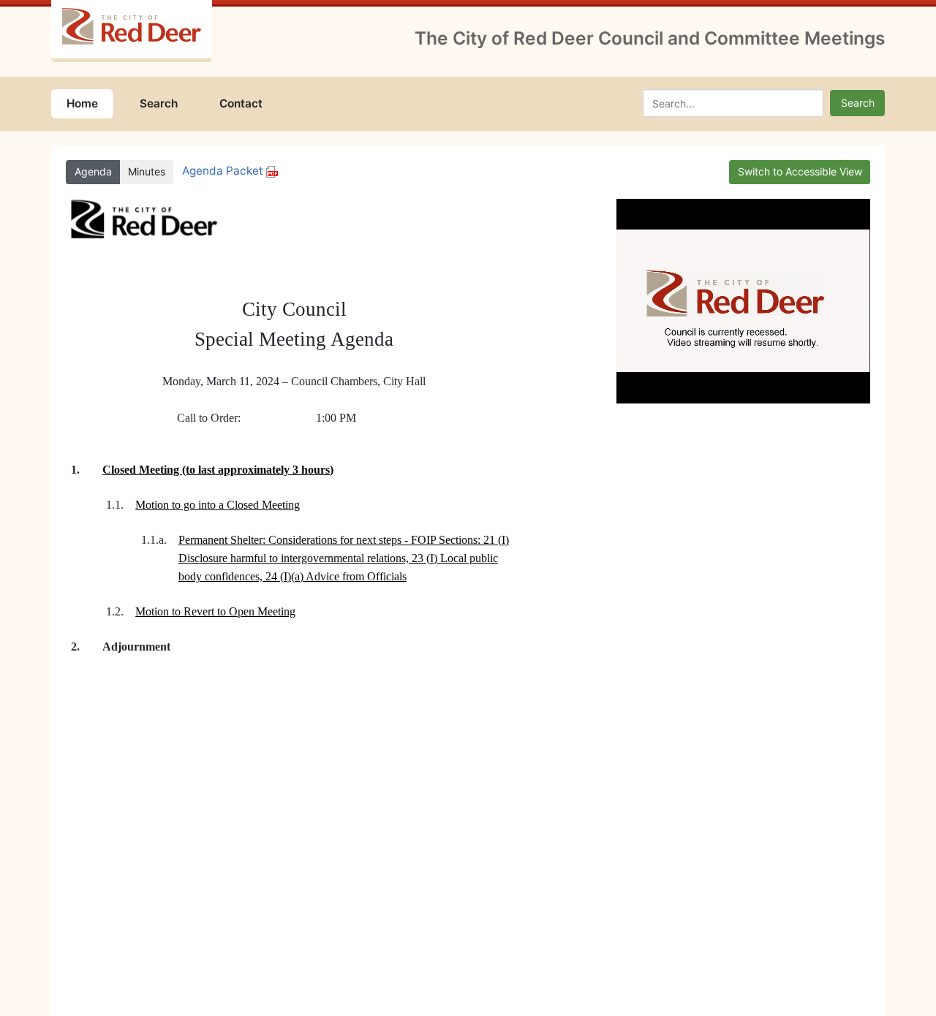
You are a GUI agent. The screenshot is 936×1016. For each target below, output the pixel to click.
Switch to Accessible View (800, 171)
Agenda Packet (224, 171)
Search (159, 103)
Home (82, 103)
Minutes (146, 171)
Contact (241, 103)
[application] (743, 301)
